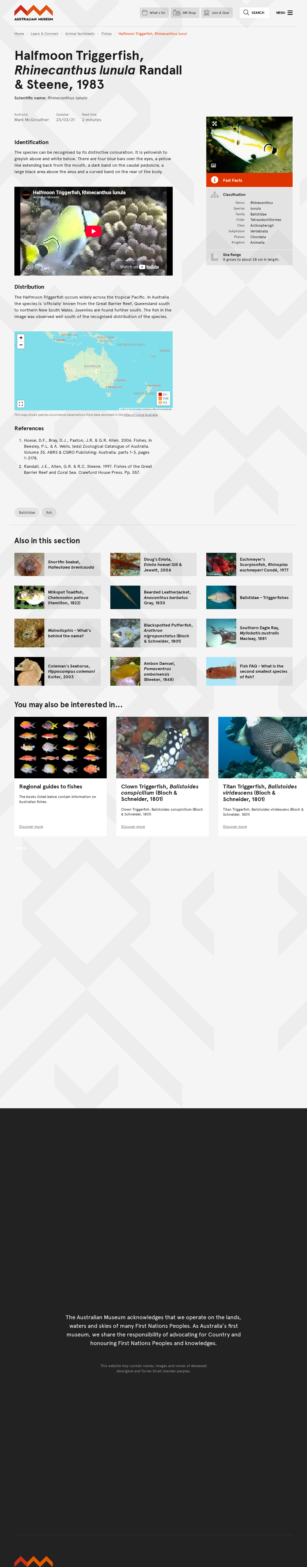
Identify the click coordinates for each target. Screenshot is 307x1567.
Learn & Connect (45, 33)
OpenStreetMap (135, 409)
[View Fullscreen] (20, 403)
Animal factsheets (80, 33)
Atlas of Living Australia (141, 415)
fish (49, 512)
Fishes (106, 33)
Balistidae (27, 512)
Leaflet (123, 409)
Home (19, 33)
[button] (20, 337)
